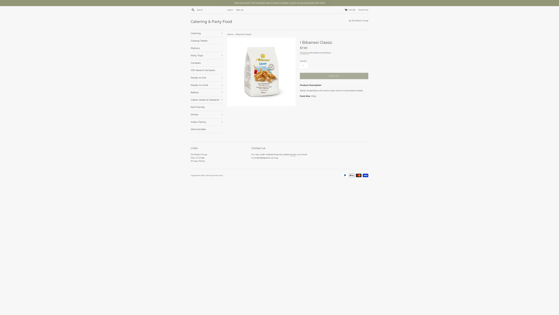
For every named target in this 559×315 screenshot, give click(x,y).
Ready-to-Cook (207, 85)
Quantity (303, 61)
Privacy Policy (198, 161)
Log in (230, 10)
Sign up (239, 10)
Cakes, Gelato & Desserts (207, 99)
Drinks (207, 114)
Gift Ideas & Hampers (203, 70)
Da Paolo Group (199, 154)
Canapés (196, 63)
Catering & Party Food (211, 21)
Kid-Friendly (198, 107)
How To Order (198, 157)
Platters (195, 48)
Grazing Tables (199, 40)
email (293, 154)
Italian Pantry (207, 122)
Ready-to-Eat (207, 77)
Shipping (304, 52)
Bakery (207, 92)
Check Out (363, 10)
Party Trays (207, 55)
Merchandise (198, 129)
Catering (207, 33)
